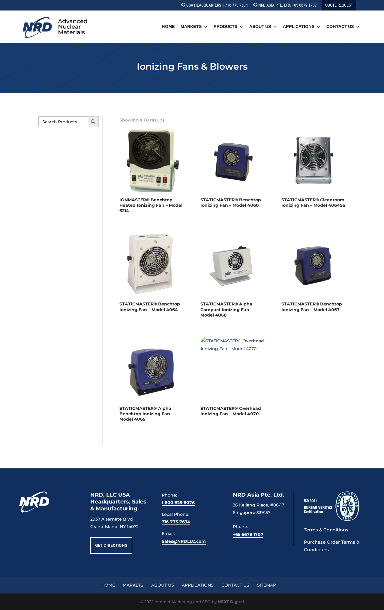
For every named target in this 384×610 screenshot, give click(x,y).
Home (168, 27)
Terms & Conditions (326, 530)
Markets (191, 27)
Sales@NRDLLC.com (184, 541)
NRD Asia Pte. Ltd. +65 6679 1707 (287, 5)
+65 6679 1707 (248, 534)
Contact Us (340, 27)
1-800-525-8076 (178, 502)
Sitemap (266, 585)
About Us (260, 27)
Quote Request (339, 5)
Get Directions (111, 545)
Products (226, 27)
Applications (299, 27)
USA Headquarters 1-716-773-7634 (216, 5)
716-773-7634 (176, 521)
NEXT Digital (231, 601)
